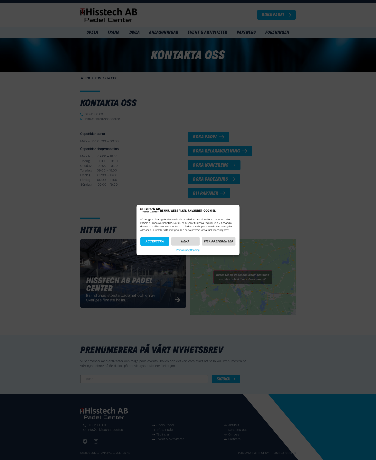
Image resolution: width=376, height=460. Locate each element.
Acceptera (155, 241)
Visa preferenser (218, 241)
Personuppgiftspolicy (188, 250)
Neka (185, 241)
